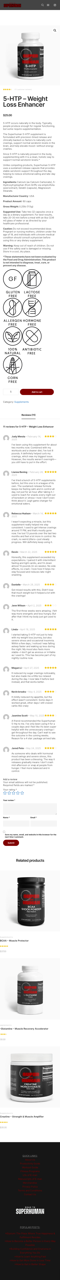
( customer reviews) (23, 89)
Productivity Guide (30, 1163)
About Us (30, 1159)
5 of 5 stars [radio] (22, 793)
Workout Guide (30, 1167)
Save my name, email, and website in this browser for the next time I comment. (30, 835)
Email (33, 817)
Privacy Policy (30, 1186)
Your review (9, 800)
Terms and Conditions (30, 1190)
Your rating (10, 789)
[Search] (42, 5)
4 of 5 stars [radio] (18, 793)
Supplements (21, 401)
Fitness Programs (30, 1171)
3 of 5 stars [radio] (13, 793)
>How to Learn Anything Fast (30, 1256)
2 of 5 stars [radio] (9, 793)
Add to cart (37, 392)
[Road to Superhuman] (12, 5)
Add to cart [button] (31, 902)
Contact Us (30, 1194)
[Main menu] (48, 5)
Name (6, 817)
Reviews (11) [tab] (29, 414)
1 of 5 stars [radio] (5, 793)
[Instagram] (55, 5)
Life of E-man (30, 1175)
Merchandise (30, 1182)
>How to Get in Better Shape (30, 1264)
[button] (55, 30)
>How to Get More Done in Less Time (30, 1260)
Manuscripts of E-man (30, 1178)
